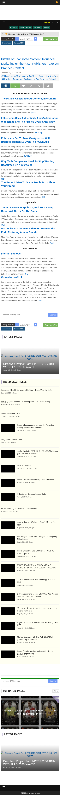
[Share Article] (38, 85)
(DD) (33, 113)
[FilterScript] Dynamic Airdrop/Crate (31, 494)
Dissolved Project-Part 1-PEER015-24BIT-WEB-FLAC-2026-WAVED (29, 365)
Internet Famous (11, 253)
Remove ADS (51, 39)
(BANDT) (28, 156)
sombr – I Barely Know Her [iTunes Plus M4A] (36, 480)
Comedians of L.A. (12, 277)
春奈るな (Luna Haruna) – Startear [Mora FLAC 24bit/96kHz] (25, 402)
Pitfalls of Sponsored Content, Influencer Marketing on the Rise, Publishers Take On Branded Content (30, 63)
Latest (22, 27)
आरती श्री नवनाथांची (24, 465)
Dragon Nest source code (11, 439)
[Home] (56, 2)
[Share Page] (52, 22)
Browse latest (6, 43)
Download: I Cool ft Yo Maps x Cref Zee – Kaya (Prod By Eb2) (26, 390)
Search (53, 315)
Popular (28, 27)
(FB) (43, 197)
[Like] (23, 85)
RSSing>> (13, 27)
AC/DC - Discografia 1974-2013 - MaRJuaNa (19, 508)
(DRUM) (38, 133)
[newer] (35, 39)
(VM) (52, 243)
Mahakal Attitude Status (11, 413)
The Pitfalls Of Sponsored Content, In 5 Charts (28, 98)
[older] (17, 39)
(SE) (26, 274)
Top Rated (37, 27)
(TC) (3, 179)
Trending (46, 27)
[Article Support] (48, 85)
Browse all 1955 (19, 43)
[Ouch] (30, 85)
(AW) (3, 225)
